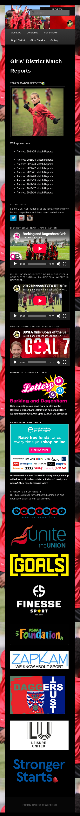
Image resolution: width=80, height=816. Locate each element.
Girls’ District (37, 40)
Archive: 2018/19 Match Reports (35, 180)
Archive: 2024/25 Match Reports (35, 151)
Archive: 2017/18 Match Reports (35, 184)
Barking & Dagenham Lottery (29, 373)
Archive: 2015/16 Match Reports (35, 192)
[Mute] (58, 264)
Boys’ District (18, 40)
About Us (16, 32)
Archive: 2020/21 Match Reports (35, 172)
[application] (40, 248)
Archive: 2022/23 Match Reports (35, 164)
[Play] (15, 264)
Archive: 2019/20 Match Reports (35, 176)
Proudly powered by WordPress (40, 805)
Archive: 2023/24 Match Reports (35, 159)
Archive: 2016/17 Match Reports (35, 188)
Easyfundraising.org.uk (26, 422)
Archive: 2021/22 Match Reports (35, 168)
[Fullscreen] (65, 264)
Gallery (54, 40)
